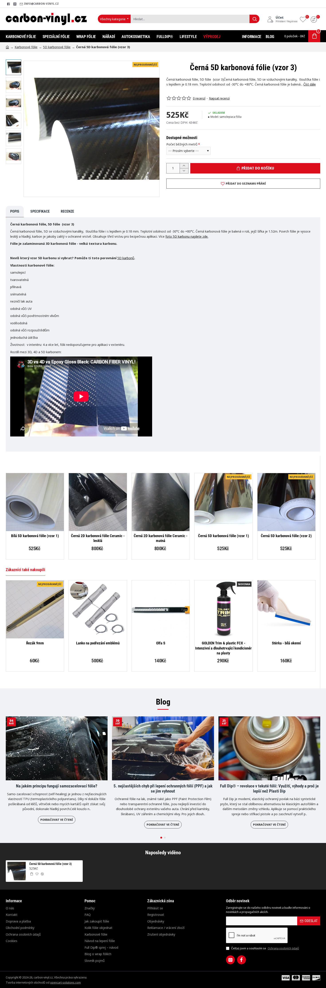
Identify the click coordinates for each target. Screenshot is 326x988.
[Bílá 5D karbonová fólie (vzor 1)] (35, 502)
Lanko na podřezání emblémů (98, 643)
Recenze (67, 211)
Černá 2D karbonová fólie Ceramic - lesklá (98, 538)
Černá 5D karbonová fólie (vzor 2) (286, 536)
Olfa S (160, 643)
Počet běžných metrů (181, 144)
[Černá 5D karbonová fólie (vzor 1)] (223, 502)
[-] (184, 170)
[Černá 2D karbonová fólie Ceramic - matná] (161, 502)
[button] (14, 63)
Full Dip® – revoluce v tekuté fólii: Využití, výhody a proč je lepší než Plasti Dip (269, 789)
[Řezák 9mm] (35, 609)
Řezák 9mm (35, 643)
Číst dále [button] (309, 84)
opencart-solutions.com (65, 982)
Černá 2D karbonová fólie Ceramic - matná (160, 538)
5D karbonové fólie (57, 47)
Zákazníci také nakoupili (25, 569)
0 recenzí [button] (199, 98)
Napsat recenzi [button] (219, 98)
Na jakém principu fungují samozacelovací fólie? (56, 786)
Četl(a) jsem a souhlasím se (264, 948)
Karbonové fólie (26, 47)
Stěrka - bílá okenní (286, 643)
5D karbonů (125, 258)
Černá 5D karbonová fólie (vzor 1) (223, 536)
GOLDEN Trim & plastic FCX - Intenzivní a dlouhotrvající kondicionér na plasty (223, 648)
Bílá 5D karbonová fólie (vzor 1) (35, 536)
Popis (14, 211)
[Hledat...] (254, 19)
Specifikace (40, 211)
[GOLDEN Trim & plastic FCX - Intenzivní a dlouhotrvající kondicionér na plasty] (223, 609)
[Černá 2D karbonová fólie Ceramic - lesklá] (98, 502)
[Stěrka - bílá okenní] (286, 609)
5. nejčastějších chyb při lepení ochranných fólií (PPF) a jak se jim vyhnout (163, 789)
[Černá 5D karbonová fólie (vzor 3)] (16, 871)
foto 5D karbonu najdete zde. (186, 236)
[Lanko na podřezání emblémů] (98, 609)
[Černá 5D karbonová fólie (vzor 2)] (286, 502)
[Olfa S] (161, 609)
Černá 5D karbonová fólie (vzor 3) (50, 864)
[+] (184, 165)
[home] (7, 46)
